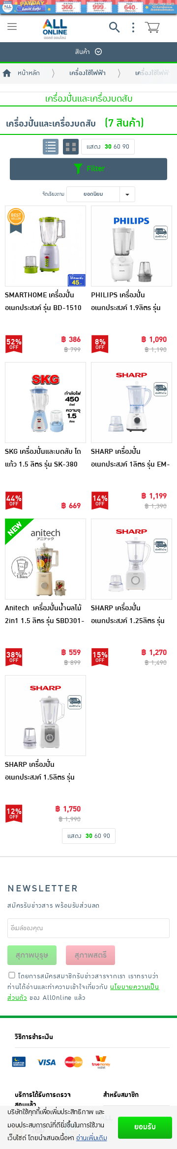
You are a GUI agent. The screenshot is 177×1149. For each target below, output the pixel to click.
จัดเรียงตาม (53, 194)
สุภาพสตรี (91, 955)
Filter (94, 168)
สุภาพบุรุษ (32, 955)
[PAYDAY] (88, 7)
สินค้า (82, 52)
